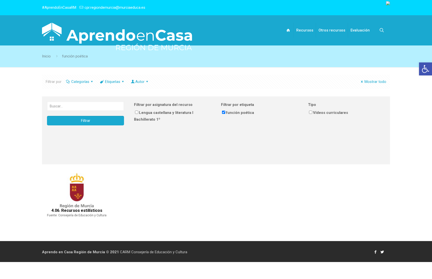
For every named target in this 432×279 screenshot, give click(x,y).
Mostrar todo (375, 81)
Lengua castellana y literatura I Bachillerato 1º (163, 116)
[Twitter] (382, 252)
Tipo (312, 104)
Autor (139, 81)
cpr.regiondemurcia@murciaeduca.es (114, 7)
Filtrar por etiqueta (237, 104)
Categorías (80, 81)
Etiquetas (112, 81)
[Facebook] (375, 252)
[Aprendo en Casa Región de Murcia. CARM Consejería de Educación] (117, 36)
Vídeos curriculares (330, 112)
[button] (425, 68)
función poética (240, 112)
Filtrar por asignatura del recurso (163, 104)
